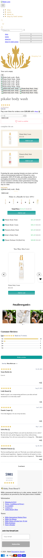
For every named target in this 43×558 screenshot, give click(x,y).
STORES (9, 12)
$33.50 (10, 288)
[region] (21, 274)
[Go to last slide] (4, 274)
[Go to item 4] (28, 91)
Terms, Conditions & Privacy (14, 504)
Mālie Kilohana (10, 523)
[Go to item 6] (28, 93)
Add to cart (5, 118)
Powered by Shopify (18, 552)
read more (4, 187)
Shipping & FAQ (10, 502)
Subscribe (16, 544)
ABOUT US (10, 14)
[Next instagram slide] (41, 316)
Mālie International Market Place (16, 517)
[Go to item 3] (10, 91)
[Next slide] (39, 274)
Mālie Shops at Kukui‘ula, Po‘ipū (16, 521)
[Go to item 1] (10, 89)
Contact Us (8, 508)
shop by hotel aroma (14, 16)
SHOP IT (9, 316)
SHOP (9, 10)
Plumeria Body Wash (25, 154)
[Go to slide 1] (22, 324)
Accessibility (9, 506)
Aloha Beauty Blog (11, 509)
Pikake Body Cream (25, 134)
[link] (9, 316)
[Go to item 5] (10, 93)
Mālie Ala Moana (10, 519)
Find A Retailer (10, 525)
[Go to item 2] (28, 89)
